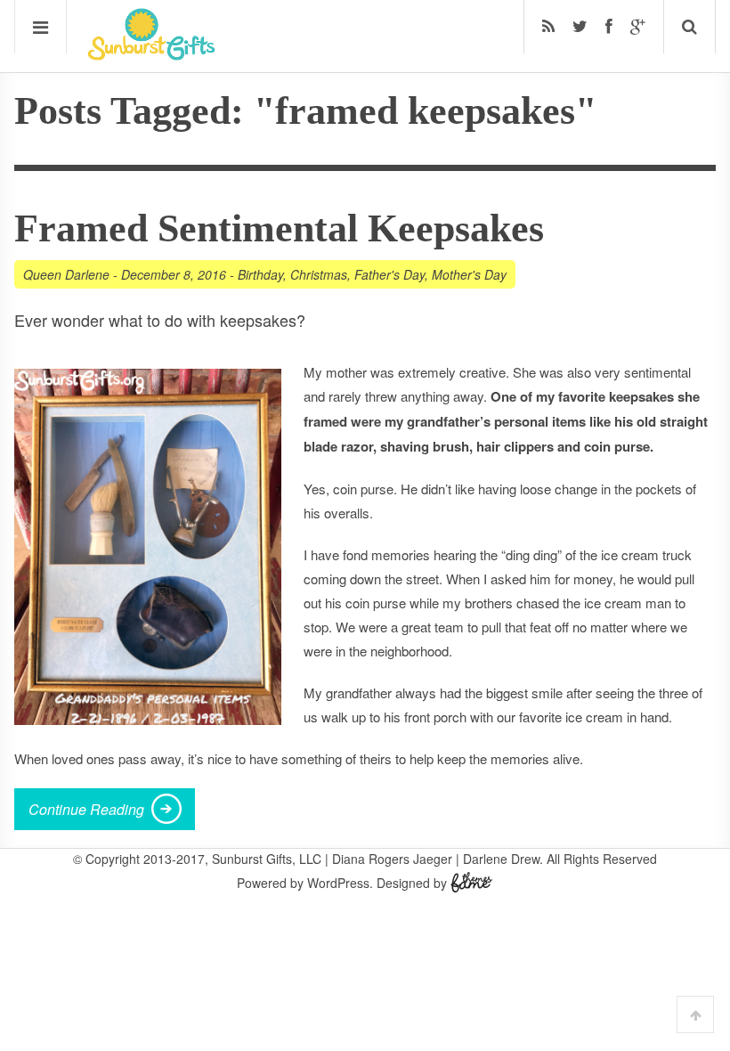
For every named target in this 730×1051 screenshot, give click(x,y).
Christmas (318, 274)
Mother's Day (469, 274)
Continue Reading (86, 809)
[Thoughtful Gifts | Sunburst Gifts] (151, 54)
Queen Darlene (66, 274)
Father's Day (389, 274)
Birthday (260, 274)
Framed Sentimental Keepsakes (279, 228)
